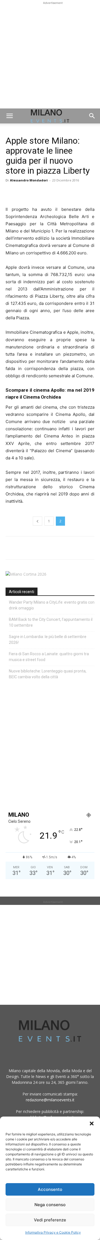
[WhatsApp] (36, 192)
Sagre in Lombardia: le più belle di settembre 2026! (47, 639)
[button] (91, 1123)
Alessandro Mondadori (29, 180)
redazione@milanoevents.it (50, 1099)
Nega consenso (50, 1204)
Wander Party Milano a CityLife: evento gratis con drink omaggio (51, 605)
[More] (75, 192)
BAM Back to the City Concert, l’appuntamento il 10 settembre (50, 622)
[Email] (62, 192)
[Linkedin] (49, 192)
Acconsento (50, 1189)
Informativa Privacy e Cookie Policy (53, 1232)
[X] (23, 192)
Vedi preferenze (50, 1220)
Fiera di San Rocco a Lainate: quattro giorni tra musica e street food (49, 657)
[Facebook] (11, 192)
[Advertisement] (50, 56)
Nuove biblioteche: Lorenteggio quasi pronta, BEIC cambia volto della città (47, 674)
